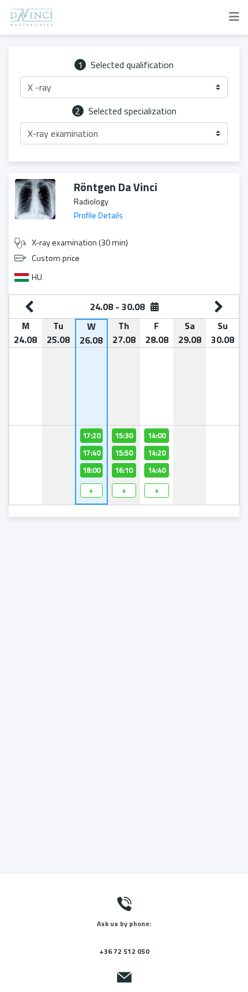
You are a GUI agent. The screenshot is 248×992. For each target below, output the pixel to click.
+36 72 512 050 (124, 951)
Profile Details (98, 215)
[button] (124, 87)
